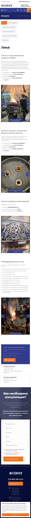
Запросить (11, 360)
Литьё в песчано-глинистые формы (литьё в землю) (14, 350)
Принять (15, 514)
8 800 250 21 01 (25, 1)
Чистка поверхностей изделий (11, 353)
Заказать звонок (5, 1)
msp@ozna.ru (6, 372)
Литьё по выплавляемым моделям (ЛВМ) (13, 347)
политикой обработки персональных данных (15, 450)
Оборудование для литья (9, 355)
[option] (15, 103)
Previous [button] (3, 103)
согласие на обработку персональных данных (13, 453)
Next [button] (28, 103)
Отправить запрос (12, 459)
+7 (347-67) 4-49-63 (8, 369)
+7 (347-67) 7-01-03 (7, 368)
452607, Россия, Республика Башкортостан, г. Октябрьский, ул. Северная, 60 (15, 491)
